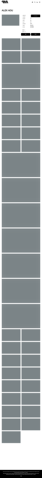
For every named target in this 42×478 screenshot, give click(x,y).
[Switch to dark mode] (37, 2)
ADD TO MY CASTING (27, 34)
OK (21, 476)
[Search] (32, 2)
